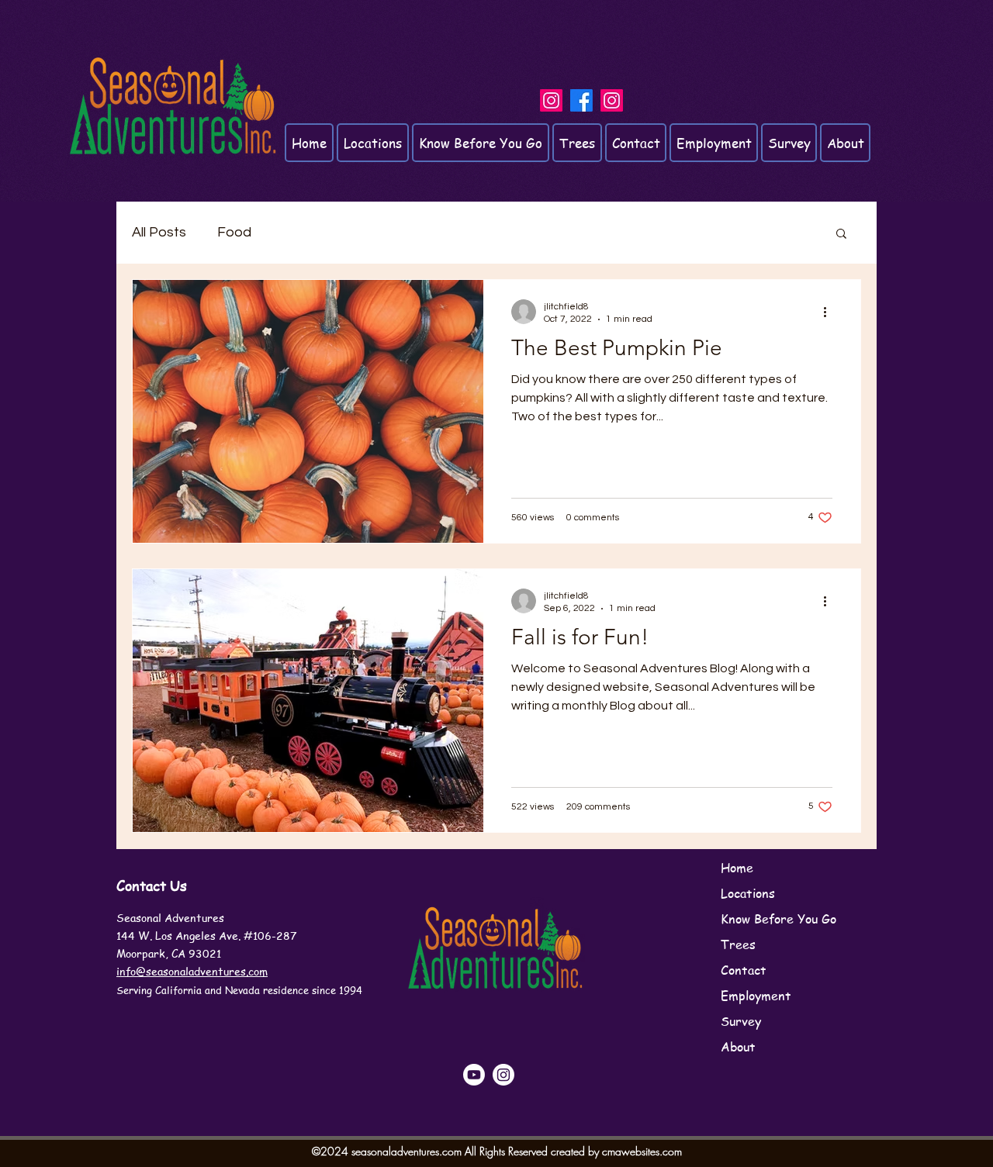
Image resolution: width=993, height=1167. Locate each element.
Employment (756, 995)
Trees (738, 944)
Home (737, 867)
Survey (741, 1021)
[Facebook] (581, 100)
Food (234, 232)
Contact (743, 970)
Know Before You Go (778, 918)
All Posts (159, 232)
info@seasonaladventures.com (192, 971)
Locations (748, 893)
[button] (841, 234)
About (738, 1046)
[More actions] (830, 311)
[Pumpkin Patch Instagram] (551, 100)
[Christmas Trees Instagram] (611, 100)
